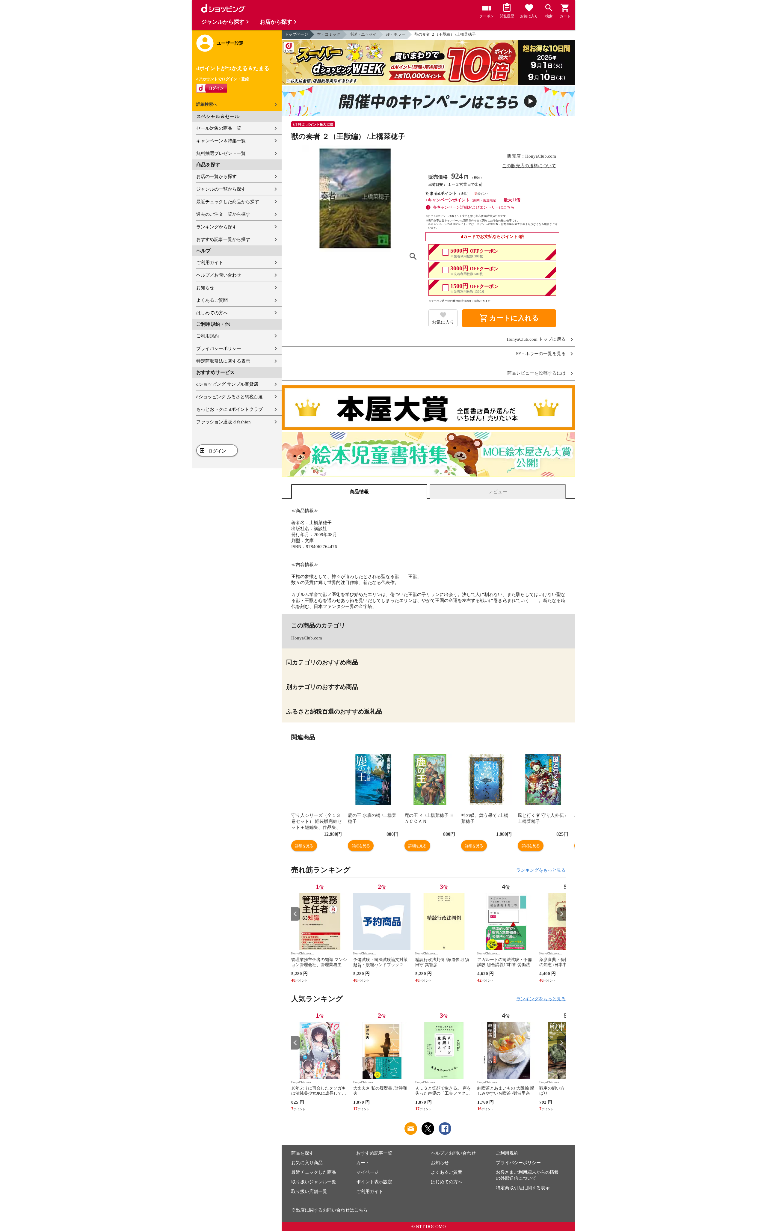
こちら (361, 1210)
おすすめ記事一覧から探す (223, 239)
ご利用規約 (207, 336)
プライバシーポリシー (218, 348)
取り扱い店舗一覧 (309, 1191)
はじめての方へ (212, 312)
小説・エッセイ (363, 34)
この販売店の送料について (529, 165)
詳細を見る (304, 846)
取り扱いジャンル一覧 (313, 1181)
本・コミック (328, 34)
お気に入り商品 (307, 1162)
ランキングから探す (216, 226)
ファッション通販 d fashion (223, 422)
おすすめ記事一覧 (374, 1153)
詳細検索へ (206, 104)
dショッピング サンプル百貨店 (227, 384)
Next (561, 914)
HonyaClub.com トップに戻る (536, 339)
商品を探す (302, 1153)
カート (363, 1162)
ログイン (217, 451)
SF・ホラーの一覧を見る (541, 354)
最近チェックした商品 (313, 1172)
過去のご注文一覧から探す (223, 214)
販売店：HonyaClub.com (531, 156)
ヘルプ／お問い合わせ (218, 275)
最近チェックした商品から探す (227, 201)
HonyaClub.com (306, 638)
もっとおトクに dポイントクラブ (229, 409)
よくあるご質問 (212, 300)
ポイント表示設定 (374, 1181)
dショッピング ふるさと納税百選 (229, 396)
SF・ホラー (395, 34)
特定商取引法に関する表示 (223, 361)
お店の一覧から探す (216, 176)
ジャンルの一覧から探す (221, 189)
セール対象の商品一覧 (218, 128)
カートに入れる (509, 318)
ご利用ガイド (209, 262)
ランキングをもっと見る (541, 870)
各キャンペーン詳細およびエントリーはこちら (474, 207)
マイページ (367, 1172)
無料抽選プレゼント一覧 (221, 153)
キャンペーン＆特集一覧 (221, 140)
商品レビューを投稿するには (536, 373)
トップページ (296, 34)
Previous (295, 914)
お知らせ (205, 287)
